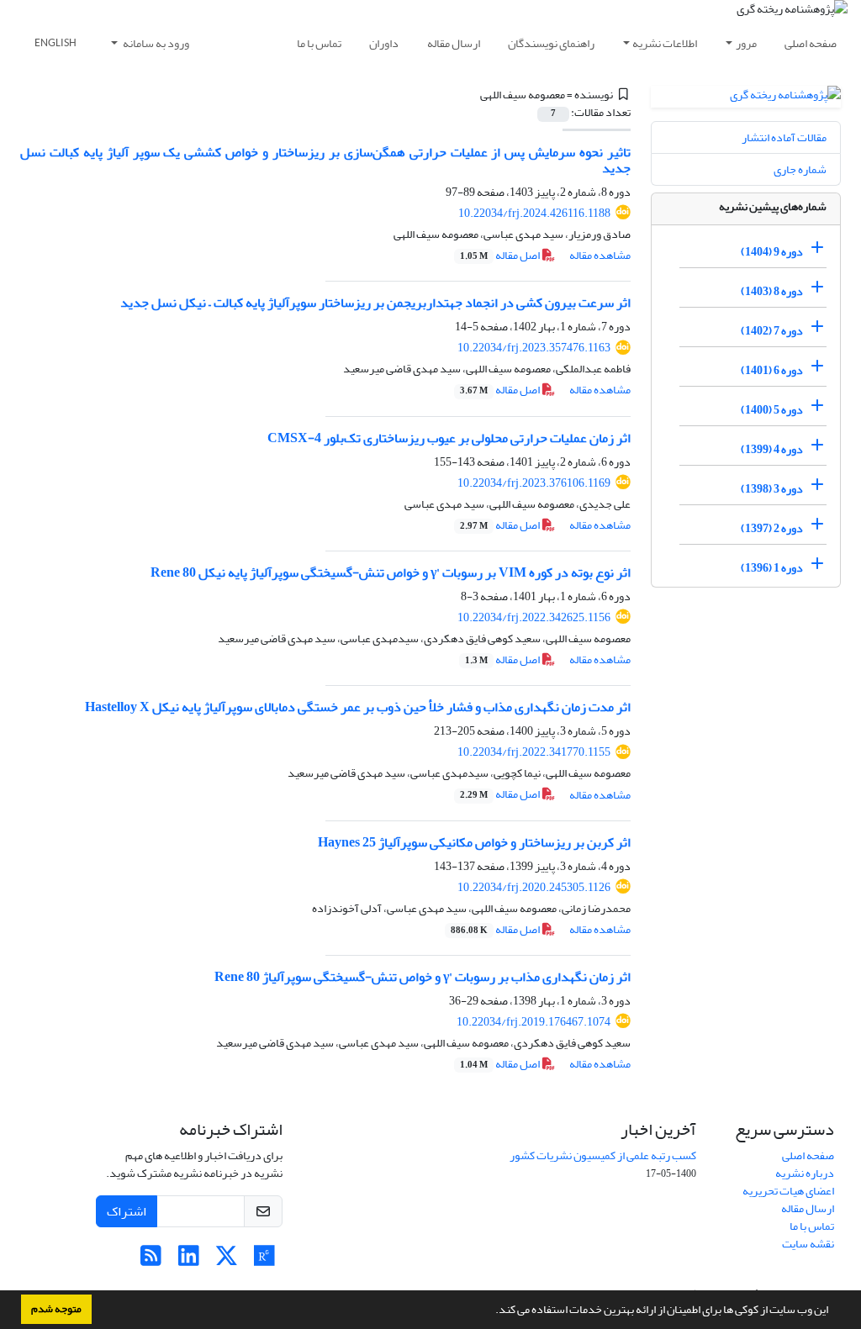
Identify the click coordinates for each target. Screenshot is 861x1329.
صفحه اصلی (810, 43)
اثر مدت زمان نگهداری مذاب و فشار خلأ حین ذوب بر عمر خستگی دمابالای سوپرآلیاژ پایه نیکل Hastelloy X (358, 707)
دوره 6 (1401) (772, 370)
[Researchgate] (264, 1260)
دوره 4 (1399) (772, 449)
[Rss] (151, 1260)
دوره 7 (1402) (772, 330)
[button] (491, 1311)
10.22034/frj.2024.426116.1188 (534, 213)
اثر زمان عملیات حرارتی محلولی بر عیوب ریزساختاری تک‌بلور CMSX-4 (449, 438)
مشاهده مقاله (600, 255)
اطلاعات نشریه (664, 43)
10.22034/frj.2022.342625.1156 (533, 617)
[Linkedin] (189, 1260)
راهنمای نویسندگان (551, 43)
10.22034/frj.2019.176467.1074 (533, 1021)
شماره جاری (800, 169)
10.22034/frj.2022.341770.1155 (533, 752)
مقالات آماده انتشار (784, 137)
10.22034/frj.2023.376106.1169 (533, 483)
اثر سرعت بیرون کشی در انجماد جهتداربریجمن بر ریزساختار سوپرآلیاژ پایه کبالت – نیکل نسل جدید (375, 302)
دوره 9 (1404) (772, 251)
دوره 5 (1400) (772, 409)
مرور (746, 43)
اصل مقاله (500, 255)
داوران (384, 43)
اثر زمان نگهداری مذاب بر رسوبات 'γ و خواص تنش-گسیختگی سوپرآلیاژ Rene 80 (422, 976)
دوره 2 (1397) (772, 528)
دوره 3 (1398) (772, 488)
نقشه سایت (808, 1243)
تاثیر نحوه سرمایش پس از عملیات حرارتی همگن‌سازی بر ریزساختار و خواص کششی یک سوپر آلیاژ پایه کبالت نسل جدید (325, 160)
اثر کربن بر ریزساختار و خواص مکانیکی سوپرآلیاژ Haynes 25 (474, 842)
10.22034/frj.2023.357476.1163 (533, 347)
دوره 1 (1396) (772, 567)
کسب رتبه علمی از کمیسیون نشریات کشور (603, 1155)
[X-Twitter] (227, 1260)
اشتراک (126, 1211)
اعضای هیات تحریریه (788, 1190)
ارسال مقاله (453, 43)
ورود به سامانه (155, 43)
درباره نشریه (804, 1173)
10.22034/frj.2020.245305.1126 (533, 887)
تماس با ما (319, 43)
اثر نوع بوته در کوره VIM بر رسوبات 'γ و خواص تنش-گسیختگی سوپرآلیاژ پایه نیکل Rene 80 (391, 572)
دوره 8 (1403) (772, 291)
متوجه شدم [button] (56, 1309)
